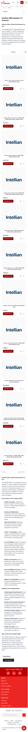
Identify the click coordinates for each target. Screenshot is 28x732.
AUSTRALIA (18, 720)
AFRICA (6, 720)
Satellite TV (22, 6)
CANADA (9, 722)
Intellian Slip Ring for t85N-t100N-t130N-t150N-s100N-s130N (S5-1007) (14, 231)
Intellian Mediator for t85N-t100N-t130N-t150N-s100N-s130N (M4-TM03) (14, 456)
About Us (3, 680)
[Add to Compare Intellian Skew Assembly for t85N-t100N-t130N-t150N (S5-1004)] (23, 163)
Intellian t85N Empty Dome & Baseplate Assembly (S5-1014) (14, 381)
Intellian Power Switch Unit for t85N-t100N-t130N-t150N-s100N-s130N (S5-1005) (14, 193)
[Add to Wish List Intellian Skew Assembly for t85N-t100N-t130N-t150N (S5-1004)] (20, 163)
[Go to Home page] (5, 2)
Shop (7, 6)
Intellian (16, 6)
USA (19, 724)
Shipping (3, 705)
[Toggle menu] (26, 2)
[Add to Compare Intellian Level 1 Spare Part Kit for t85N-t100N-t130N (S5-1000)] (23, 88)
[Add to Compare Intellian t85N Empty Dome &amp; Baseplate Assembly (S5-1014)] (23, 388)
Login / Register (5, 692)
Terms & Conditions (6, 686)
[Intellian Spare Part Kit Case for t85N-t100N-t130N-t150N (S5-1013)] (14, 330)
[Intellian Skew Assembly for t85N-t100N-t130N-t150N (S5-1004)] (14, 142)
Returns (9, 705)
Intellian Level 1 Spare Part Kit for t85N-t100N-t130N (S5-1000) (14, 81)
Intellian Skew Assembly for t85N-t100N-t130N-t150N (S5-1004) (14, 156)
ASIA (12, 720)
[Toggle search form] (13, 2)
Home (2, 6)
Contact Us (4, 700)
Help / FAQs (4, 703)
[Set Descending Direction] (25, 52)
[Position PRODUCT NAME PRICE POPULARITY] (17, 52)
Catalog (11, 6)
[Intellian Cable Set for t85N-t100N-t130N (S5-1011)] (14, 292)
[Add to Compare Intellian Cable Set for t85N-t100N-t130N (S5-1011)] (23, 313)
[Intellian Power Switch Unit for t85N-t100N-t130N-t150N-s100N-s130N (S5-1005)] (14, 179)
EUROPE (16, 722)
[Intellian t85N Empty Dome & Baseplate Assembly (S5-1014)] (14, 367)
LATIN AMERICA (11, 724)
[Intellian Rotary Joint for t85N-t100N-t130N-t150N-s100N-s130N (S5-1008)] (14, 255)
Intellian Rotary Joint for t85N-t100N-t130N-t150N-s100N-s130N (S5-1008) (14, 268)
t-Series (4, 7)
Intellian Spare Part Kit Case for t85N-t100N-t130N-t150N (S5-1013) (14, 343)
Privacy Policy (4, 683)
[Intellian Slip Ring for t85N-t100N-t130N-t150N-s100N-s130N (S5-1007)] (14, 217)
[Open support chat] (24, 728)
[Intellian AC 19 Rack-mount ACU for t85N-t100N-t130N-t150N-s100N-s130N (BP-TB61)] (14, 405)
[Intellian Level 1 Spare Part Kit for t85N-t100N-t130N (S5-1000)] (14, 67)
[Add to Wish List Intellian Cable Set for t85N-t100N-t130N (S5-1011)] (20, 313)
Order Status (4, 694)
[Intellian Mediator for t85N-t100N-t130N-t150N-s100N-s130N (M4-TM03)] (14, 442)
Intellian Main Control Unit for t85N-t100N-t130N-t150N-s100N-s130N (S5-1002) (14, 118)
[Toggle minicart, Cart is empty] (22, 2)
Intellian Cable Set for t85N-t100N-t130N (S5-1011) (14, 306)
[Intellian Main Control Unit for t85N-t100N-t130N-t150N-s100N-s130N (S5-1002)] (14, 104)
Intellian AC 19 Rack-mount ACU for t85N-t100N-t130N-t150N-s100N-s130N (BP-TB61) (14, 419)
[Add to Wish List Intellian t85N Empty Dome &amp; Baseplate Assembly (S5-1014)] (20, 388)
